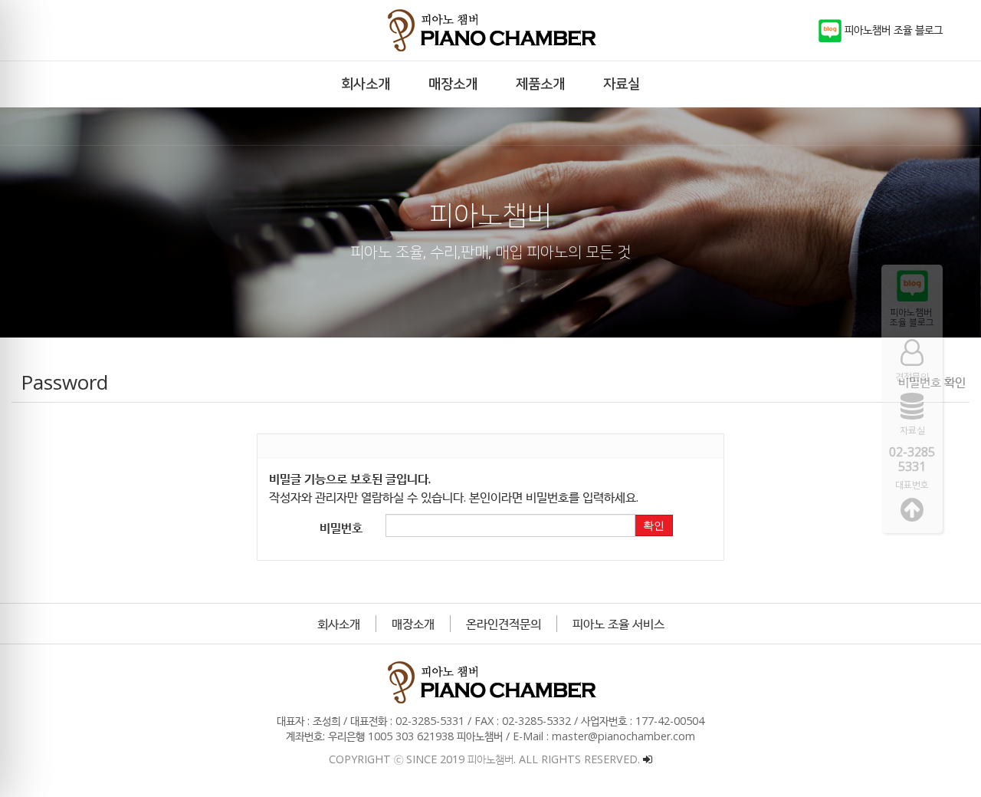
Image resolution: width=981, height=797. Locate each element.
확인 (653, 525)
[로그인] (647, 759)
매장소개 (413, 623)
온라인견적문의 (503, 623)
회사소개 (338, 623)
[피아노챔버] (490, 31)
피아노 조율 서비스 (618, 623)
